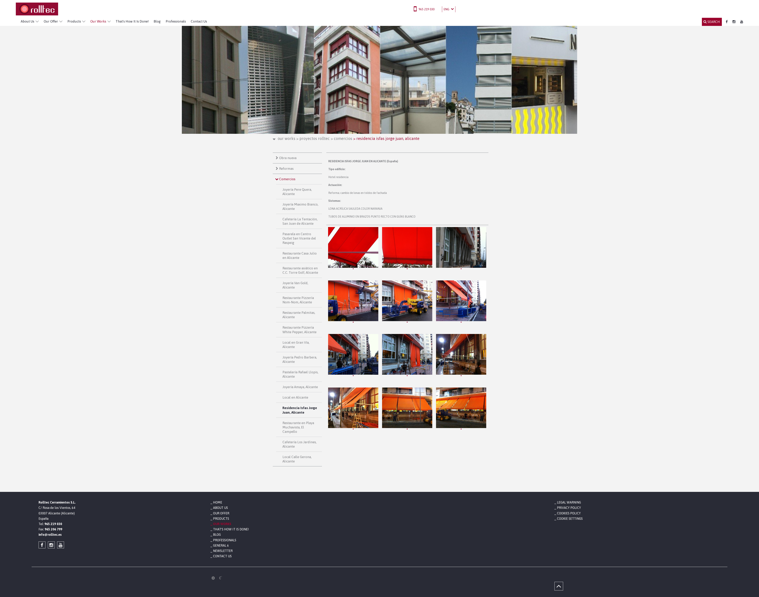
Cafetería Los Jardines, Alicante (299, 444)
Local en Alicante (295, 397)
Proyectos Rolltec (313, 138)
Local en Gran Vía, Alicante (295, 344)
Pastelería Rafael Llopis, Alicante (300, 374)
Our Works (98, 21)
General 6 (221, 545)
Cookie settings (570, 518)
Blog (157, 21)
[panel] (213, 578)
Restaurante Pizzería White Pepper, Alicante (299, 329)
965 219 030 (426, 9)
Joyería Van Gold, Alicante (295, 285)
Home (217, 502)
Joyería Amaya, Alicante (300, 387)
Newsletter (223, 551)
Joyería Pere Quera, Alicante (297, 192)
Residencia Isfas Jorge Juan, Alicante (299, 410)
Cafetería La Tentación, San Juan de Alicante (299, 221)
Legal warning (569, 502)
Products (74, 21)
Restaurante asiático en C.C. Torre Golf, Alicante (300, 270)
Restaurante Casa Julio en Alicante (299, 255)
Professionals (176, 21)
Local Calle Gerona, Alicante (297, 459)
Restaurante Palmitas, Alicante (298, 315)
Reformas (286, 169)
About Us (27, 21)
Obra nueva (287, 158)
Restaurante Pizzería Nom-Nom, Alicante (298, 300)
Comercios (341, 138)
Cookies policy (569, 513)
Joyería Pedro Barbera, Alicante (299, 359)
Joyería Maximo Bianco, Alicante (300, 206)
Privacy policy (569, 507)
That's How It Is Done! (132, 21)
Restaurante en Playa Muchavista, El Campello (298, 427)
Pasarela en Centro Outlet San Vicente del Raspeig (299, 238)
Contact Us (199, 21)
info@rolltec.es (50, 534)
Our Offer (51, 21)
